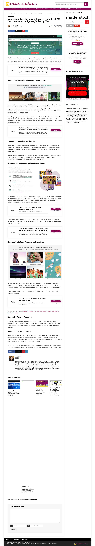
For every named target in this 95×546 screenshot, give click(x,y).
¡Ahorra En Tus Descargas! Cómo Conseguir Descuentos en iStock (14, 393)
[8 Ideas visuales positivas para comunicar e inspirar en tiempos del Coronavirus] (42, 381)
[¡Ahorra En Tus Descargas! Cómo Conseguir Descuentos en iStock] (14, 381)
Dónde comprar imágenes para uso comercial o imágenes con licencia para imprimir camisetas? (28, 489)
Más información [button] (77, 86)
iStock (56, 212)
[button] (86, 4)
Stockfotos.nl (49, 543)
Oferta (77, 25)
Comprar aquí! (13, 8)
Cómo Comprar (14, 13)
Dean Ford (60, 25)
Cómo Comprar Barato (38, 8)
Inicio (9, 13)
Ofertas (20, 8)
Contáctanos (16, 539)
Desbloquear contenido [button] (77, 88)
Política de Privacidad (25, 539)
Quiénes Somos (9, 539)
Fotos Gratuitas (53, 8)
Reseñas (27, 8)
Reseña (70, 25)
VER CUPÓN (56, 69)
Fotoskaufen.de (33, 543)
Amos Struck (15, 25)
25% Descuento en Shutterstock (75, 8)
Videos (61, 8)
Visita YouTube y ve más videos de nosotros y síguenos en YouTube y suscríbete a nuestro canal (77, 99)
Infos (46, 8)
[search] (69, 4)
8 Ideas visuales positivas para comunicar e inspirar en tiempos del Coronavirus (42, 392)
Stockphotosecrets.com (24, 543)
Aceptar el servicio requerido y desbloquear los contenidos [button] (77, 93)
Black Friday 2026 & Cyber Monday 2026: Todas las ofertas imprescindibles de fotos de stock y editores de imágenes (55, 391)
